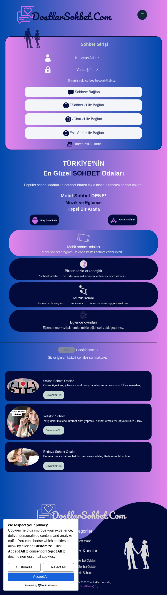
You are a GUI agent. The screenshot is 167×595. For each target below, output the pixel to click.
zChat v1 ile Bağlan (87, 119)
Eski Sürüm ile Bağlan (87, 133)
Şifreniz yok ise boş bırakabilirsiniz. (92, 80)
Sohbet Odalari (82, 541)
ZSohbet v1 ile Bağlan (87, 105)
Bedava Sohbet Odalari (82, 566)
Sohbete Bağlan (87, 92)
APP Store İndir (127, 220)
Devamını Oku (53, 395)
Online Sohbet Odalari (82, 560)
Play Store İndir (48, 220)
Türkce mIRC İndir (87, 144)
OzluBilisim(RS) (89, 586)
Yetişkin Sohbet (82, 573)
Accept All (40, 576)
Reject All (58, 567)
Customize (24, 567)
